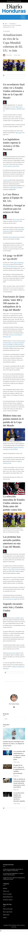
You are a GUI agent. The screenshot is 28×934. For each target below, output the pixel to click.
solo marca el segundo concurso (17, 617)
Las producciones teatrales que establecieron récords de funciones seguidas (19, 797)
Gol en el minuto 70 (17, 219)
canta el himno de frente (13, 569)
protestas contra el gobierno (14, 653)
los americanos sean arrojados (11, 599)
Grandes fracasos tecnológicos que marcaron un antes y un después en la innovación (13, 743)
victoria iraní (7, 180)
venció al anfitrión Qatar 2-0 (14, 237)
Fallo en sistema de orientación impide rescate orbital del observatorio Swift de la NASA (19, 783)
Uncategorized (6, 31)
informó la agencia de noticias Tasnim (11, 166)
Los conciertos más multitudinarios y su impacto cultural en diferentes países (19, 755)
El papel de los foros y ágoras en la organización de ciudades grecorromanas (18, 769)
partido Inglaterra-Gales (15, 187)
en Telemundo (12, 108)
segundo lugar (18, 132)
